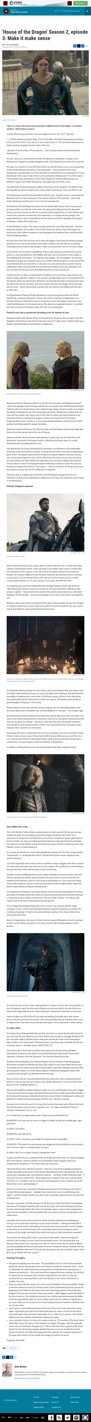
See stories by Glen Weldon (27, 1378)
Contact (36, 1397)
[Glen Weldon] (7, 1370)
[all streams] (87, 11)
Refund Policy (75, 1397)
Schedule (55, 1397)
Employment (56, 1407)
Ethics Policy (74, 1402)
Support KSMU (39, 1407)
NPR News (13, 1348)
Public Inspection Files (41, 1402)
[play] (6, 11)
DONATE (81, 3)
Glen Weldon (13, 45)
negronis (29, 1110)
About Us (55, 1402)
